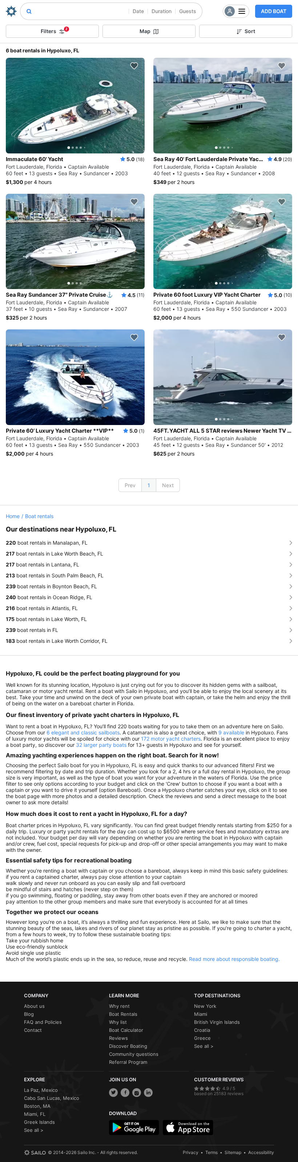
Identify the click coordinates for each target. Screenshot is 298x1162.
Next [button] (168, 485)
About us (34, 1006)
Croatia (202, 1030)
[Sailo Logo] (11, 11)
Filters (54, 30)
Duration (162, 11)
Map (145, 31)
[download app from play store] (134, 1127)
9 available (231, 732)
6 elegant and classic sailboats (83, 732)
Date (138, 11)
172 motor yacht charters (171, 739)
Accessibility (261, 1152)
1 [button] (149, 485)
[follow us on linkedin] (148, 1092)
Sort (250, 31)
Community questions (133, 1054)
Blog (29, 1014)
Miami (200, 1014)
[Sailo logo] (35, 1152)
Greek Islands (39, 1122)
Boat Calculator (126, 1030)
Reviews (118, 1038)
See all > (204, 1046)
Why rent (119, 1006)
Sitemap (233, 1152)
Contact (33, 1030)
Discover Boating (128, 1046)
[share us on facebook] (125, 1092)
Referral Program (128, 1062)
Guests (187, 11)
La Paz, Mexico (41, 1090)
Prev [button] (130, 485)
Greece (202, 1038)
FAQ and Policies (43, 1022)
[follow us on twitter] (113, 1092)
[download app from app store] (188, 1127)
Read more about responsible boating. (234, 959)
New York (205, 1006)
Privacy (190, 1152)
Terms (211, 1152)
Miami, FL (34, 1114)
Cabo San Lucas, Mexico (51, 1098)
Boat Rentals (123, 1014)
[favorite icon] (134, 65)
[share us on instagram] (136, 1092)
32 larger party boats (101, 745)
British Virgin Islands (217, 1022)
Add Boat (273, 11)
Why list (118, 1022)
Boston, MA (37, 1106)
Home (13, 516)
